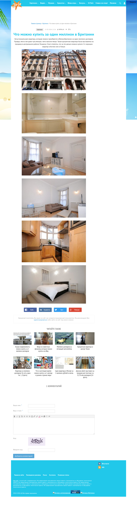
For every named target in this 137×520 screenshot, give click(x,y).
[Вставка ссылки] (34, 416)
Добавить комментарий (24, 456)
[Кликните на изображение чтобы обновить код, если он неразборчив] (36, 445)
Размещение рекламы (33, 475)
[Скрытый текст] (42, 416)
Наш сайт (15, 481)
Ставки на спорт (102, 3)
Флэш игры (72, 3)
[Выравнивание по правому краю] (29, 416)
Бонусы (82, 3)
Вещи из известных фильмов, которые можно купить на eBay (43, 348)
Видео (42, 3)
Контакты (52, 475)
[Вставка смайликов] (32, 416)
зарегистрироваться (40, 320)
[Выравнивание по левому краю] (24, 416)
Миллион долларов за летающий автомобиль (64, 347)
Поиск (45, 475)
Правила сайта (19, 475)
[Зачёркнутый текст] (22, 416)
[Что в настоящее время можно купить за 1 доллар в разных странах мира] (43, 362)
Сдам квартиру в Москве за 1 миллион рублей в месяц (64, 372)
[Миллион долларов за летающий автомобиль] (64, 338)
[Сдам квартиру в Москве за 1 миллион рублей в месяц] (64, 362)
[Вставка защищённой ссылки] (37, 416)
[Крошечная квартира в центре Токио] (85, 338)
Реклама (113, 3)
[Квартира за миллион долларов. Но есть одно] (22, 362)
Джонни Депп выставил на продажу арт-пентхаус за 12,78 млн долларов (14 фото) (85, 374)
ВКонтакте (105, 464)
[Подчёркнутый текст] (19, 416)
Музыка (51, 3)
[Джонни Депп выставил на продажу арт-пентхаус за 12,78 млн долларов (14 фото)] (85, 362)
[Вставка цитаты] (44, 416)
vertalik (61, 29)
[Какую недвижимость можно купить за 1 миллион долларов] (22, 338)
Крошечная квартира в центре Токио (85, 347)
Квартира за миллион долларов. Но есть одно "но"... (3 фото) (22, 373)
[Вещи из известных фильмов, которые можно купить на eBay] (43, 338)
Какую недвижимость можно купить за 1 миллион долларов (22, 348)
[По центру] (27, 416)
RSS (103, 467)
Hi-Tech (90, 3)
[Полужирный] (14, 416)
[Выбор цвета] (39, 416)
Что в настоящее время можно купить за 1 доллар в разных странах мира (43, 373)
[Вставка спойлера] (49, 416)
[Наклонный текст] (17, 416)
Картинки (33, 3)
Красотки (60, 3)
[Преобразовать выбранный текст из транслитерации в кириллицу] (47, 416)
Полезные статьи (63, 475)
